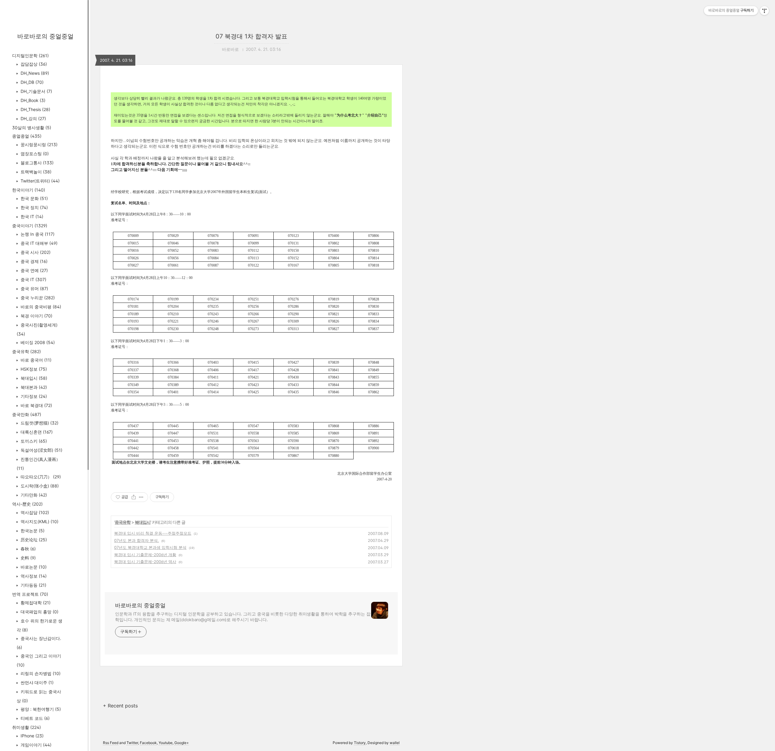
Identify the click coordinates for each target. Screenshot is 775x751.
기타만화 (33, 494)
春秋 (27, 548)
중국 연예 (33, 270)
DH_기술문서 (35, 91)
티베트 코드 (34, 718)
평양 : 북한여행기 (40, 709)
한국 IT (31, 216)
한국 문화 (33, 198)
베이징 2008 (37, 342)
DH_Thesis (34, 109)
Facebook (148, 742)
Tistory (360, 742)
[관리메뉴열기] (764, 10)
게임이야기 (35, 744)
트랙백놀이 (35, 171)
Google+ (181, 742)
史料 (27, 557)
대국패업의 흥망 (38, 611)
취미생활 (26, 727)
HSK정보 (33, 369)
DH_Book (32, 100)
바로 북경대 (35, 405)
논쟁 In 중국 (36, 234)
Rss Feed (110, 742)
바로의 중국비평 (40, 306)
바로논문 (33, 566)
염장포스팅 (34, 153)
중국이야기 (29, 225)
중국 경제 (33, 261)
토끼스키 (33, 441)
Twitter (132, 742)
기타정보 (33, 396)
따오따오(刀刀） (40, 476)
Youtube (166, 742)
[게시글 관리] (141, 497)
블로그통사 (36, 162)
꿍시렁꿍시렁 (38, 144)
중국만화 (26, 414)
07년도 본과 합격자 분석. (136, 540)
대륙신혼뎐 (36, 432)
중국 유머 (33, 288)
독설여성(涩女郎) (40, 450)
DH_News (34, 73)
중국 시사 (35, 252)
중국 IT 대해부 (38, 243)
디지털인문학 (30, 55)
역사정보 (33, 576)
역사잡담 (34, 512)
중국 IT (32, 279)
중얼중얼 (26, 136)
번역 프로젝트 (30, 594)
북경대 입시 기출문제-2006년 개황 (145, 554)
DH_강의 (32, 118)
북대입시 (33, 378)
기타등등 (32, 585)
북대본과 (33, 387)
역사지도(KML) (38, 521)
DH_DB (31, 82)
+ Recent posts (120, 706)
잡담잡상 (33, 64)
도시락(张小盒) (39, 485)
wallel (395, 742)
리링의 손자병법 (40, 673)
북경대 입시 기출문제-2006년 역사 (145, 561)
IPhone (31, 735)
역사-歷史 (27, 504)
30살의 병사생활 (31, 127)
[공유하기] (133, 497)
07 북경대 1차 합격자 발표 (251, 36)
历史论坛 (33, 539)
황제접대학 (35, 602)
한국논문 (32, 530)
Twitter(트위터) (39, 180)
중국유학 (26, 351)
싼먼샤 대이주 (36, 682)
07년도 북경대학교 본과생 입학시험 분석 (150, 547)
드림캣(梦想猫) (38, 422)
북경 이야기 (35, 315)
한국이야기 (28, 189)
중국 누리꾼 (37, 297)
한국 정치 (33, 207)
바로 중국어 (35, 359)
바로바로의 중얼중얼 (45, 36)
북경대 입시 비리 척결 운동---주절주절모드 (152, 533)
